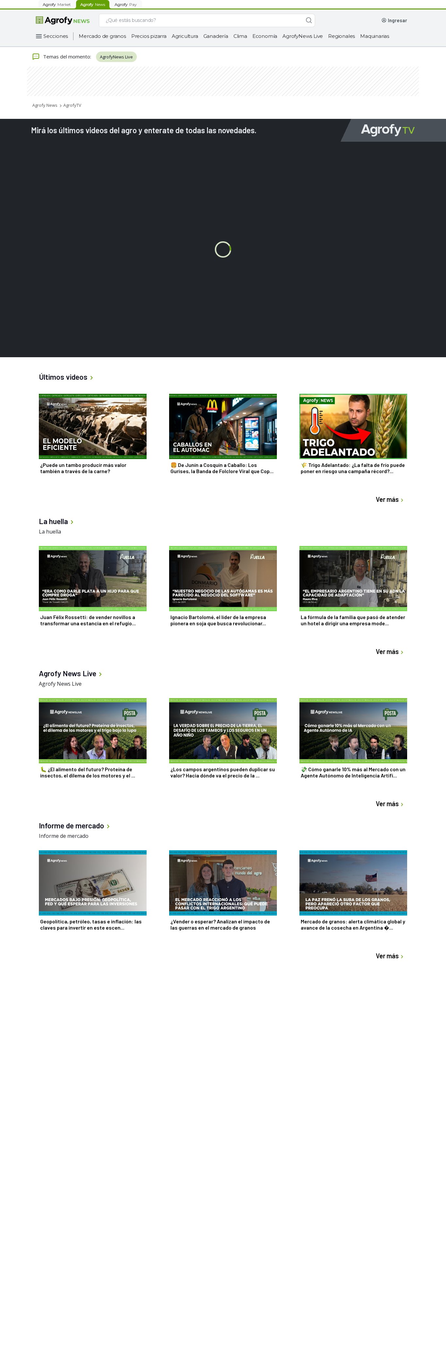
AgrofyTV (72, 105)
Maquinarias (374, 36)
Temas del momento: (67, 56)
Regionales (341, 36)
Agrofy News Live (60, 683)
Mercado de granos (102, 36)
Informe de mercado (63, 835)
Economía (264, 36)
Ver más (387, 499)
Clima (240, 36)
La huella (50, 531)
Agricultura (185, 36)
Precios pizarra (149, 36)
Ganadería (215, 36)
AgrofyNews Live (302, 36)
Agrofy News (44, 105)
